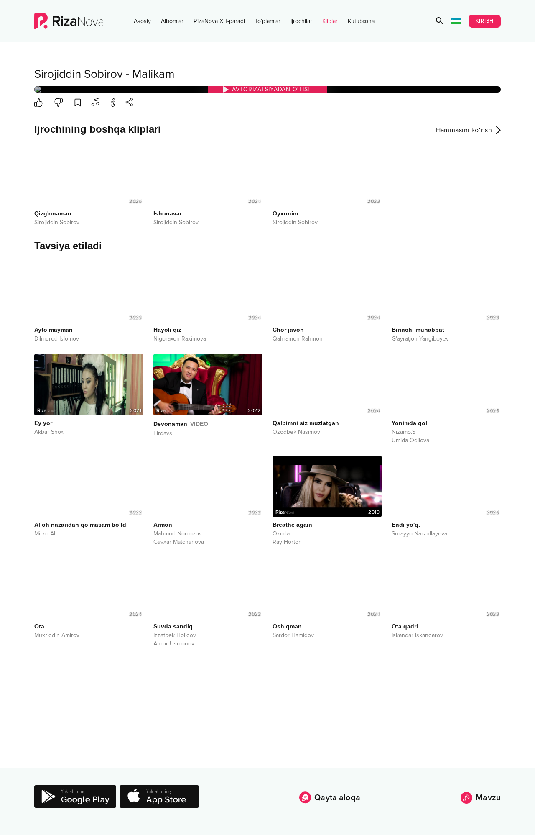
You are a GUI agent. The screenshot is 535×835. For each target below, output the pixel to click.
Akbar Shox (49, 432)
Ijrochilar (301, 21)
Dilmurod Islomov (56, 339)
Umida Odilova (410, 440)
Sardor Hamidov (293, 635)
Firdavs (162, 433)
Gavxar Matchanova (178, 542)
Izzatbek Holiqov (174, 635)
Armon (162, 524)
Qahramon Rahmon (298, 339)
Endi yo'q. (406, 524)
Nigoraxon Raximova (179, 339)
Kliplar (330, 21)
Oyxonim (285, 213)
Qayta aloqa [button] (337, 798)
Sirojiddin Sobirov (78, 74)
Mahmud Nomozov (177, 533)
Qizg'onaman (52, 213)
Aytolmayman (53, 329)
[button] (439, 21)
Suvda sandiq (173, 626)
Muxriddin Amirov (56, 635)
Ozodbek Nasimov (296, 432)
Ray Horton (287, 542)
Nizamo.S (403, 432)
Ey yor (43, 423)
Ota (39, 626)
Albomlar (172, 21)
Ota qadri (405, 626)
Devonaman (180, 423)
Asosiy (142, 21)
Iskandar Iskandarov (417, 635)
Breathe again (292, 524)
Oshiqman (287, 626)
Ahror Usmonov (173, 643)
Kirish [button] (485, 21)
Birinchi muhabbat (418, 329)
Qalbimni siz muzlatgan (306, 423)
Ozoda (281, 533)
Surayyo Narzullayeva (419, 533)
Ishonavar (167, 213)
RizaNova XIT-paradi (219, 21)
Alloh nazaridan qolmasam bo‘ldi (81, 524)
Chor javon (288, 329)
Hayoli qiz (167, 329)
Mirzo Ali (45, 533)
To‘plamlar (267, 21)
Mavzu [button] (488, 798)
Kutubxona (361, 21)
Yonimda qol (409, 423)
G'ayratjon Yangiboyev (420, 339)
